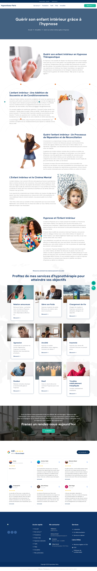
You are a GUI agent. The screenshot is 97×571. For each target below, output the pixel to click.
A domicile (77, 529)
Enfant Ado (37, 538)
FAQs (35, 547)
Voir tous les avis (82, 452)
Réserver (89, 5)
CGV (75, 547)
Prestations (37, 535)
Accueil (30, 30)
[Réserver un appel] (94, 283)
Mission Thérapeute (44, 569)
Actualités (38, 30)
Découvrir (16, 317)
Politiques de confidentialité (78, 551)
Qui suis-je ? (37, 532)
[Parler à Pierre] (94, 288)
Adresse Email (54, 534)
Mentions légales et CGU (81, 544)
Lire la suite (39, 479)
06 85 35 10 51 (54, 1)
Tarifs (35, 544)
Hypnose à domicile (40, 541)
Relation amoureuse (21, 304)
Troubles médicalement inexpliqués (75, 383)
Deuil (43, 381)
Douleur (16, 381)
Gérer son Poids (48, 304)
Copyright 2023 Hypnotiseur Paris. (50, 564)
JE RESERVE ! (48, 431)
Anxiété (44, 343)
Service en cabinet (79, 535)
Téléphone (53, 528)
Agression (17, 343)
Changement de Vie (77, 304)
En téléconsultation (79, 532)
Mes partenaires (38, 553)
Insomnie (73, 343)
